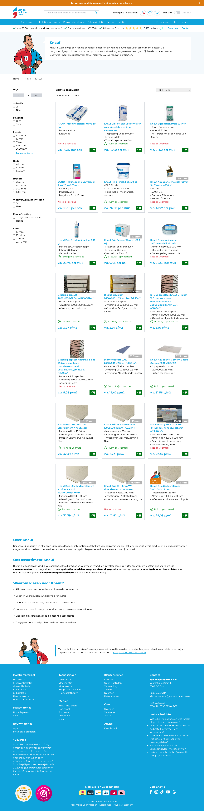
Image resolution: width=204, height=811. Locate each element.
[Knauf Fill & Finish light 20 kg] (123, 171)
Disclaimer (105, 805)
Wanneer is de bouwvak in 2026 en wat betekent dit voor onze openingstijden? (169, 739)
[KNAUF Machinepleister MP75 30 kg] (77, 113)
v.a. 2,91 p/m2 (113, 327)
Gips (15, 728)
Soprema (64, 712)
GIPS (18, 121)
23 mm (20, 238)
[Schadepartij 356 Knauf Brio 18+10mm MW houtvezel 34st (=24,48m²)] (169, 414)
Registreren (131, 12)
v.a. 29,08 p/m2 (161, 515)
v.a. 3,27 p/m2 (67, 327)
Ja (17, 106)
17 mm (19, 139)
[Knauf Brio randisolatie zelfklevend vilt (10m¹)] (169, 229)
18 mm (20, 232)
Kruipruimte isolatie (70, 689)
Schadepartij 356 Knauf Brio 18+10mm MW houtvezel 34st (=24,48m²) (166, 428)
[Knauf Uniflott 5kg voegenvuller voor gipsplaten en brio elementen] (123, 113)
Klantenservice (181, 22)
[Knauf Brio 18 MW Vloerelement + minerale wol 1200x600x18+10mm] (77, 475)
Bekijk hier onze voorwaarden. (129, 652)
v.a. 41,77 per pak (162, 208)
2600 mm (21, 148)
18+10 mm (21, 235)
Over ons (173, 28)
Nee (18, 110)
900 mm (21, 188)
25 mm (20, 182)
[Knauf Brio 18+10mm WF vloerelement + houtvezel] (77, 414)
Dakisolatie (65, 679)
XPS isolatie (19, 693)
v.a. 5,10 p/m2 (159, 327)
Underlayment (21, 712)
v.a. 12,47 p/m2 (114, 392)
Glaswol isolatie (21, 686)
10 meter (21, 135)
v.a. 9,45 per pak (115, 263)
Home (16, 79)
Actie (122, 22)
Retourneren (111, 696)
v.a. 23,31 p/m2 (114, 454)
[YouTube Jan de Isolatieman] (168, 792)
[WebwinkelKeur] (43, 793)
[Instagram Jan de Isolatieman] (156, 792)
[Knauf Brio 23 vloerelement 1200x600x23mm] (169, 475)
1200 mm (21, 145)
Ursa (61, 719)
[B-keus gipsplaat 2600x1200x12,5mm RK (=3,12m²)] (77, 284)
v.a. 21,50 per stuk (162, 150)
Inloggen (118, 12)
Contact (186, 28)
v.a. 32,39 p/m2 (68, 454)
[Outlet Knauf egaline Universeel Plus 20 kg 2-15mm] (77, 171)
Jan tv (107, 715)
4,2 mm (20, 164)
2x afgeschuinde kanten (29, 217)
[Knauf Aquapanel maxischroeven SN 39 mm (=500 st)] (169, 171)
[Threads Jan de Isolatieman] (174, 792)
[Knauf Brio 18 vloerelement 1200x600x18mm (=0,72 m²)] (123, 414)
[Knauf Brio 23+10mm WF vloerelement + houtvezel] (123, 475)
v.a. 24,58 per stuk (163, 263)
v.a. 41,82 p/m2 (114, 515)
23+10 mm (21, 242)
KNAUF (38, 79)
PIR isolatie (19, 679)
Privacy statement (123, 805)
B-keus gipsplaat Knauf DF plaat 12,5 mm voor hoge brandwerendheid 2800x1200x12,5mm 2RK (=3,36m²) (76, 366)
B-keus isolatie (96, 22)
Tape (19, 124)
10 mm (20, 167)
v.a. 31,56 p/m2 (160, 392)
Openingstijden (113, 683)
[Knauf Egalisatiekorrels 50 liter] (169, 113)
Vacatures (109, 712)
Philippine (64, 715)
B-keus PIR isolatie (23, 699)
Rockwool (64, 709)
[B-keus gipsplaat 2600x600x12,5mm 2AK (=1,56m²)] (123, 284)
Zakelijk (108, 689)
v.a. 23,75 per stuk (70, 263)
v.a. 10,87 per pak (70, 150)
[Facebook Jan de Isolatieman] (151, 792)
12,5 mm (20, 171)
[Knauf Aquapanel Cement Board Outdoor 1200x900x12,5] (169, 349)
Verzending (110, 686)
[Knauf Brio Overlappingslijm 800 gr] (77, 229)
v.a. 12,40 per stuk (116, 150)
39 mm (20, 142)
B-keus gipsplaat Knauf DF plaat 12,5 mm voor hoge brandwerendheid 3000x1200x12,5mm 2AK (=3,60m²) (168, 302)
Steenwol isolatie (22, 683)
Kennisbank (162, 22)
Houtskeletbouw (68, 693)
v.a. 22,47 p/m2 (160, 454)
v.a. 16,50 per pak (70, 208)
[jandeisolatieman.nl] (25, 12)
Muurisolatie (65, 686)
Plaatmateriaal (22, 707)
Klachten (109, 693)
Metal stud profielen (24, 731)
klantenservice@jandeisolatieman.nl (170, 696)
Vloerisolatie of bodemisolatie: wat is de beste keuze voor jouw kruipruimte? (170, 729)
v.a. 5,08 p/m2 (67, 392)
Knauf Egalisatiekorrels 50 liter (168, 123)
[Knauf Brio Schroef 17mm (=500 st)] (123, 229)
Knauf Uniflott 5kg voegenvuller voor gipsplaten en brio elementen (122, 127)
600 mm (21, 185)
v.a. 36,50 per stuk (117, 208)
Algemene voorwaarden (84, 805)
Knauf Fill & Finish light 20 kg (120, 182)
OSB (15, 715)
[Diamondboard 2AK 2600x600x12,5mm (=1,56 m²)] (123, 349)
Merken (111, 22)
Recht (19, 221)
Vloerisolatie (65, 683)
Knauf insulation (68, 705)
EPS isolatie (19, 689)
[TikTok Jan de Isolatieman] (162, 792)
